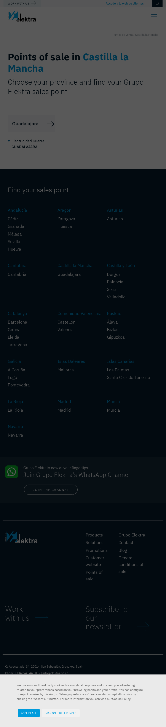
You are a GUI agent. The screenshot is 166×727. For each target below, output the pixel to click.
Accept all (29, 713)
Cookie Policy (121, 699)
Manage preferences (61, 713)
